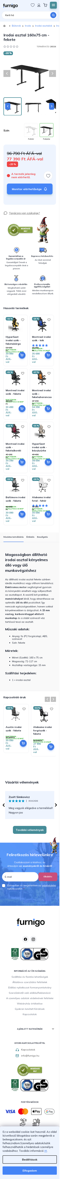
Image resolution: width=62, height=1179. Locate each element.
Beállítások (29, 1159)
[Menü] (53, 5)
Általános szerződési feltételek (29, 982)
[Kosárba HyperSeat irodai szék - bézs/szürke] (48, 462)
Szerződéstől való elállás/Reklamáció (30, 992)
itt (45, 1150)
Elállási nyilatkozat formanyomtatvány (29, 987)
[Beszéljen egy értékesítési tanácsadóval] (21, 213)
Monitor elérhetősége (27, 189)
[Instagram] (33, 939)
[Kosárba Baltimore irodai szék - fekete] (22, 514)
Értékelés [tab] (30, 537)
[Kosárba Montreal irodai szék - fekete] (22, 408)
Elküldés (48, 876)
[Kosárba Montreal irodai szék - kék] (48, 355)
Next (53, 699)
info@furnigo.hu (30, 1055)
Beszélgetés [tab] (42, 537)
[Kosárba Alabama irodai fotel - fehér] (48, 514)
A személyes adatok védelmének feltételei (29, 998)
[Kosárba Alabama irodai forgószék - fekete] (50, 746)
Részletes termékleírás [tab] (13, 537)
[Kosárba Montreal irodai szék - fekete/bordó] (22, 462)
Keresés (53, 15)
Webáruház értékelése (30, 1003)
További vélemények (30, 830)
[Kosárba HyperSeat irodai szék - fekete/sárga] (22, 355)
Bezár (10, 209)
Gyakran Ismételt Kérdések (30, 1008)
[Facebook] (25, 939)
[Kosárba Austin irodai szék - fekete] (23, 743)
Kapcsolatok (30, 1014)
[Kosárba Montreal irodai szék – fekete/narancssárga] (48, 408)
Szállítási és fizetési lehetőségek (30, 976)
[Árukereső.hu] (20, 230)
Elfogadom (30, 1170)
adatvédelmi (49, 885)
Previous (47, 699)
